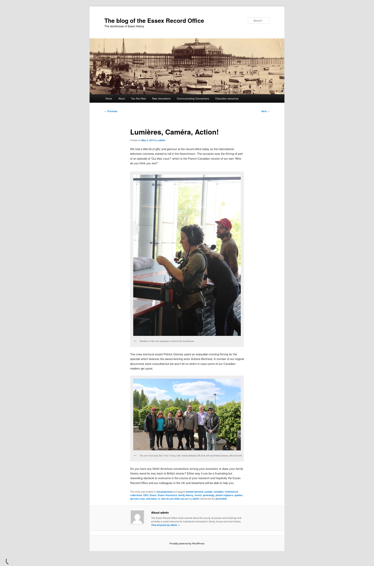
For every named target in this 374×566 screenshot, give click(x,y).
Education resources (227, 98)
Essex (153, 495)
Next (265, 111)
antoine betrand (194, 491)
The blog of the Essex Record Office (154, 20)
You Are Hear (138, 98)
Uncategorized (164, 491)
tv (159, 498)
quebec (239, 495)
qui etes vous (137, 498)
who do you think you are (175, 498)
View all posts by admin (165, 525)
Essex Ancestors (167, 495)
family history (185, 495)
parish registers (224, 495)
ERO (145, 495)
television (151, 498)
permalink (221, 498)
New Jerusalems (161, 98)
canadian (218, 491)
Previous (110, 111)
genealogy (208, 495)
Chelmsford (231, 491)
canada (208, 491)
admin (161, 140)
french (198, 495)
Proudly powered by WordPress (187, 543)
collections (136, 495)
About (121, 98)
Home (108, 98)
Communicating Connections (193, 98)
